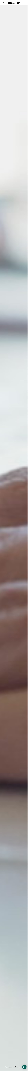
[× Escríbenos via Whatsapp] (24, 1067)
